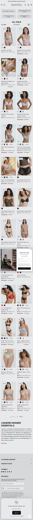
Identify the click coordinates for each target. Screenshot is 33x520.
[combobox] (19, 262)
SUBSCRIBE (24, 268)
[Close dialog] (31, 249)
